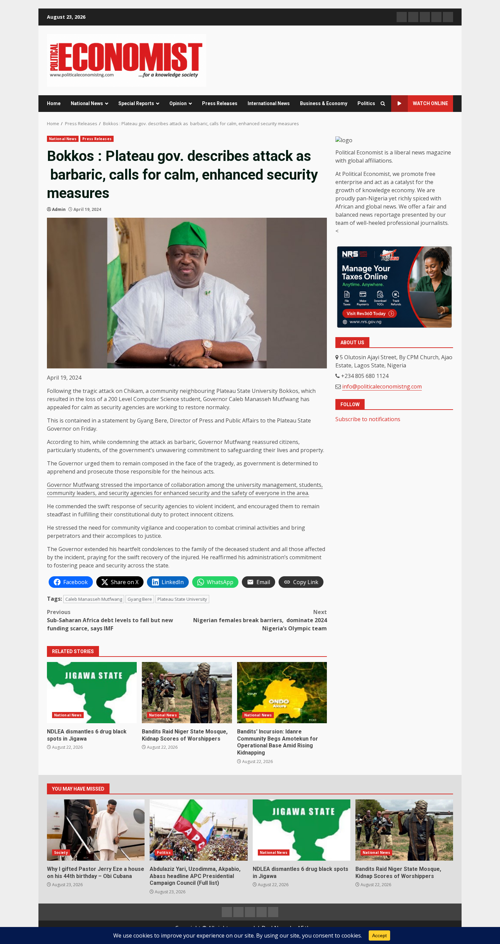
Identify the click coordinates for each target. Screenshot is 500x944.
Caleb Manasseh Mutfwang (93, 599)
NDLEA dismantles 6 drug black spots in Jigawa (92, 692)
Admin (59, 209)
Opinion (178, 103)
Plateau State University (182, 599)
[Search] (383, 103)
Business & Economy (323, 103)
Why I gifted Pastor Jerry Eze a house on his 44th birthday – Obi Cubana (96, 830)
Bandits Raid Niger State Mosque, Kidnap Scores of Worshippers (187, 692)
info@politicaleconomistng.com (382, 386)
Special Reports (136, 103)
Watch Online (430, 103)
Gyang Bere (140, 599)
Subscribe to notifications (367, 419)
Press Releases (219, 103)
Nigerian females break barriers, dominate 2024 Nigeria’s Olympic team (260, 620)
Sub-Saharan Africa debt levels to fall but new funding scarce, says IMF (110, 620)
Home (54, 103)
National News (87, 103)
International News (269, 103)
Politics (366, 103)
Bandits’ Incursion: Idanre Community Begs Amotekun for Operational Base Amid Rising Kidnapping (282, 692)
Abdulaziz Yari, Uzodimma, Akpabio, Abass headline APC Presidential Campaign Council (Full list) (198, 830)
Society (61, 852)
